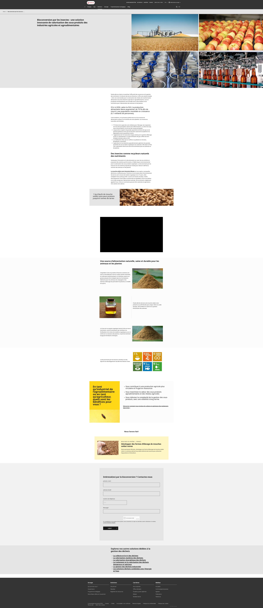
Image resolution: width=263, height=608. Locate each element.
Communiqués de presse (162, 589)
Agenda (158, 591)
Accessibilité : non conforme (123, 603)
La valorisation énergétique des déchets (129, 560)
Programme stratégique (94, 591)
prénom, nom (107, 481)
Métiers (135, 594)
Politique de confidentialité (149, 603)
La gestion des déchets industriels (127, 566)
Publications (159, 594)
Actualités (158, 586)
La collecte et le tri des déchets (125, 556)
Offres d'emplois (137, 589)
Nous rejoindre (136, 586)
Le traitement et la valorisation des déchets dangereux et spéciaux (131, 563)
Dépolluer (112, 589)
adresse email (107, 490)
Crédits (112, 603)
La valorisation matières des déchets (128, 558)
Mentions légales (136, 603)
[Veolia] (91, 2)
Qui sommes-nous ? (93, 586)
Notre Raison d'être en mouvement (97, 594)
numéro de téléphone (109, 499)
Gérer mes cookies (100, 605)
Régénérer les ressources (116, 591)
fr (165, 2)
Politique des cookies (163, 603)
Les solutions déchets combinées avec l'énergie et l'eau (132, 570)
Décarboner (113, 586)
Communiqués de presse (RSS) (95, 603)
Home (4, 11)
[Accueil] (84, 7)
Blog (129, 6)
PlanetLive (158, 596)
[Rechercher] (177, 7)
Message (105, 507)
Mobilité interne (137, 596)
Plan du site (90, 605)
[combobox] (104, 502)
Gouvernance (91, 589)
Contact (107, 603)
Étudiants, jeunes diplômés (139, 591)
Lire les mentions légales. (109, 522)
